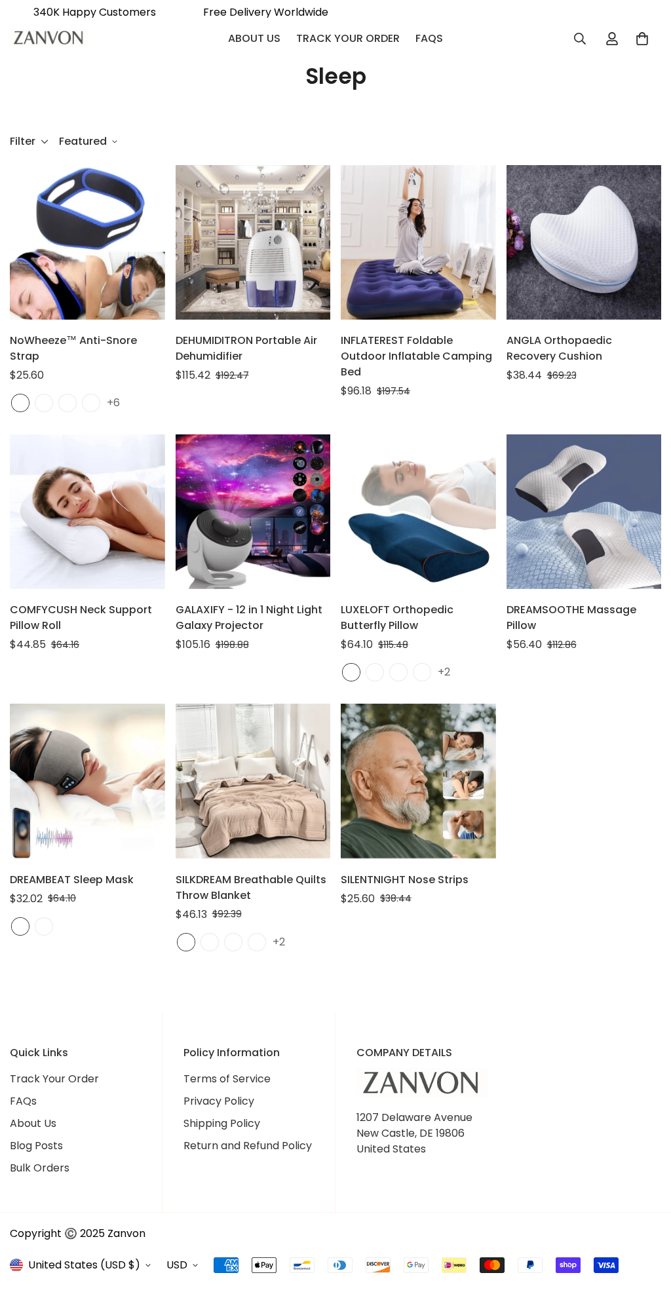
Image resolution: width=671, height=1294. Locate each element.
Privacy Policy (218, 1101)
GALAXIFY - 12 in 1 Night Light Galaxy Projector (249, 617)
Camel (422, 672)
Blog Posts (36, 1145)
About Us (254, 38)
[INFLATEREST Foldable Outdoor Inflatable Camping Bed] (418, 242)
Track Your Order (348, 38)
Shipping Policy (221, 1123)
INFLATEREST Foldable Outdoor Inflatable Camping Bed (416, 356)
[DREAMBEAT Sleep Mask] (87, 781)
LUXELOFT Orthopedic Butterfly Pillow (397, 617)
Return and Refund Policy (247, 1145)
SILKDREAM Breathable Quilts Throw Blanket (251, 887)
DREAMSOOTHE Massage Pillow (571, 617)
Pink (43, 402)
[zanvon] (49, 38)
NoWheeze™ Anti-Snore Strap (73, 348)
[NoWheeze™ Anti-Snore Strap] (87, 242)
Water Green (186, 942)
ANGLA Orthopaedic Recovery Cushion (559, 348)
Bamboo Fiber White (374, 672)
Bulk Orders (39, 1167)
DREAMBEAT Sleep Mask (72, 879)
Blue (20, 402)
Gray (91, 402)
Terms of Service (227, 1078)
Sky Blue (209, 942)
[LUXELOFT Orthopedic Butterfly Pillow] (418, 511)
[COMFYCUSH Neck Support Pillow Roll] (87, 511)
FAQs (429, 38)
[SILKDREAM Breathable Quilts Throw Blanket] (253, 781)
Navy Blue (351, 672)
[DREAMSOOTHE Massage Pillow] (584, 511)
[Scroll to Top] (645, 1223)
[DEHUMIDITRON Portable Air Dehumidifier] (253, 242)
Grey (43, 926)
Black (67, 402)
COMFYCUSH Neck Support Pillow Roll (81, 617)
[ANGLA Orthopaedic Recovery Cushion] (584, 242)
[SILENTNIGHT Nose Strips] (418, 781)
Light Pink (233, 942)
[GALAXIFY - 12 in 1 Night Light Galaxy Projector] (253, 511)
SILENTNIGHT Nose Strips (405, 879)
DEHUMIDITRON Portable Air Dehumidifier (246, 348)
